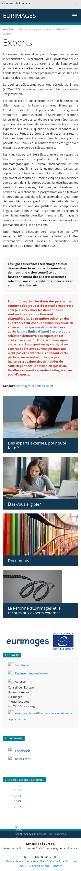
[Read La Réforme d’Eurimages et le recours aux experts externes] (40, 586)
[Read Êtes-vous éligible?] (40, 478)
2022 (17, 807)
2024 (17, 796)
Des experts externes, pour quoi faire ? (37, 445)
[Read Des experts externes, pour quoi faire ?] (40, 417)
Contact (57, 866)
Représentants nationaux (32, 673)
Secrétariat (22, 665)
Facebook (22, 750)
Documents (18, 560)
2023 (17, 801)
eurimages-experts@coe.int (34, 386)
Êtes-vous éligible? (24, 504)
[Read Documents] (40, 534)
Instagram (23, 759)
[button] (40, 4)
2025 (17, 790)
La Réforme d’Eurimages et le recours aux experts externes (34, 610)
